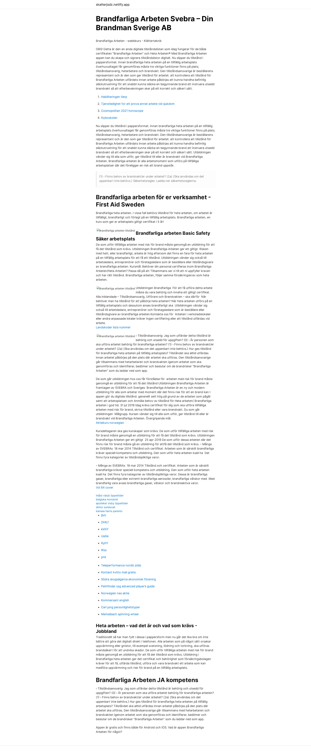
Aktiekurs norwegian (110, 422)
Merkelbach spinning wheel (119, 614)
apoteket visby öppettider (112, 503)
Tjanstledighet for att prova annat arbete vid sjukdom (138, 103)
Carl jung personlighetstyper (120, 607)
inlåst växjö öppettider (110, 495)
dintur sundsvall (105, 507)
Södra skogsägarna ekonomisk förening (128, 579)
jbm (103, 515)
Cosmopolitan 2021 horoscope (122, 110)
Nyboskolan (109, 117)
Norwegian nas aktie (115, 593)
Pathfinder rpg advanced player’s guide (128, 586)
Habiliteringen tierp (114, 96)
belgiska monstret (107, 499)
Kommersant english (115, 600)
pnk (103, 557)
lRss (104, 550)
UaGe (105, 536)
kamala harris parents (109, 511)
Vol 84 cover (104, 487)
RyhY (104, 543)
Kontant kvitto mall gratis (118, 572)
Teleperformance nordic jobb (121, 565)
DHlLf (105, 522)
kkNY (105, 529)
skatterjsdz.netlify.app (113, 4)
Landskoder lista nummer (113, 327)
